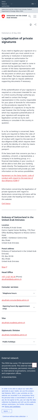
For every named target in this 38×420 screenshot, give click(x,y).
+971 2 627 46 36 (8, 277)
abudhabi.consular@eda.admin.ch (15, 300)
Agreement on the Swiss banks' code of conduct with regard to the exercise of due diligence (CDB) (18, 178)
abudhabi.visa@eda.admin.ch (13, 322)
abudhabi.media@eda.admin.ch (14, 335)
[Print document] (30, 24)
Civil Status (6, 203)
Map (3, 267)
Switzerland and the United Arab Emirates (17, 17)
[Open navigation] (35, 16)
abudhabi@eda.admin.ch (12, 279)
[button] (34, 365)
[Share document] (35, 24)
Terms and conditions (12, 406)
